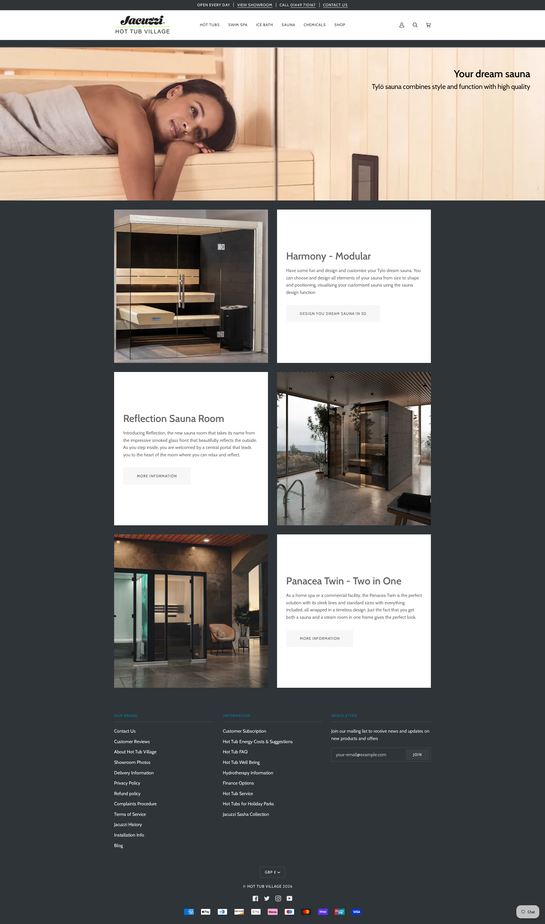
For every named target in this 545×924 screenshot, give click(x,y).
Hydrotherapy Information (248, 772)
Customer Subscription (244, 731)
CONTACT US (335, 5)
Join (417, 754)
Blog (118, 845)
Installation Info (129, 835)
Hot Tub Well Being (241, 762)
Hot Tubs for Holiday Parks (248, 803)
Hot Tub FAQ (235, 751)
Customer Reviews (132, 741)
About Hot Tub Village (135, 751)
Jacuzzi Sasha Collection (246, 814)
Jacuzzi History (128, 824)
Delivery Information (134, 772)
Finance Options (238, 783)
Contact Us (125, 731)
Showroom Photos (132, 762)
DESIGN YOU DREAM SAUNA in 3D (333, 313)
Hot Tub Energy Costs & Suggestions (258, 741)
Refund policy (127, 793)
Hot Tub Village (264, 886)
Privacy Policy (127, 783)
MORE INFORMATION (157, 476)
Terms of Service (130, 814)
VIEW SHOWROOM (254, 5)
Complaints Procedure (135, 803)
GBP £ (270, 872)
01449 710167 (303, 5)
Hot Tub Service (238, 793)
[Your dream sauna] (272, 123)
